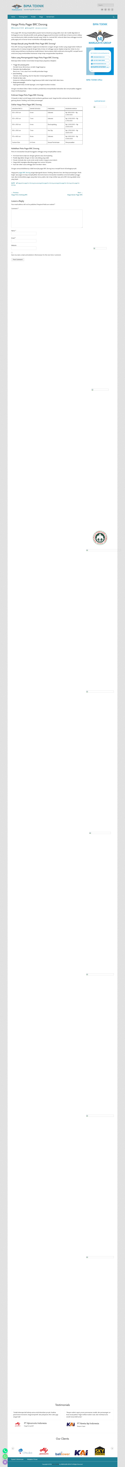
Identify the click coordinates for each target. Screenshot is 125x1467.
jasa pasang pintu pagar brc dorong (43, 183)
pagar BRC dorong (24, 172)
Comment (15, 208)
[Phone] (5, 1450)
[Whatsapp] (5, 1456)
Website (13, 245)
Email (13, 238)
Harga (41, 17)
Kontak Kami (50, 17)
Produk (33, 17)
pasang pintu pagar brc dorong (62, 183)
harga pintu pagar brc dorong (26, 183)
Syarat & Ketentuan (17, 1459)
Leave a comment (42, 28)
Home (13, 17)
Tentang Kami (23, 17)
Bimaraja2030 (30, 28)
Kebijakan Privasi (32, 1459)
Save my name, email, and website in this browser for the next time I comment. (36, 255)
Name (13, 231)
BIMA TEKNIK (34, 6)
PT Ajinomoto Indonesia (35, 1423)
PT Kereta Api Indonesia (88, 1423)
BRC (14, 183)
